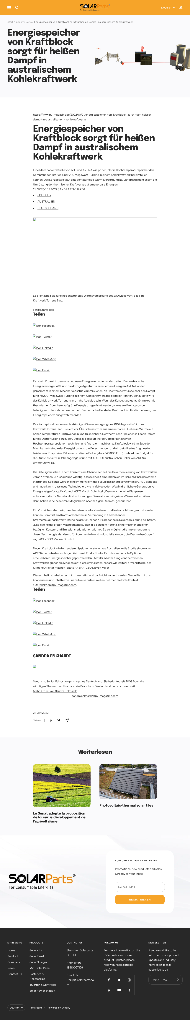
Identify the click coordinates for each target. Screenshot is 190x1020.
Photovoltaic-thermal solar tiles (126, 805)
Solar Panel (37, 956)
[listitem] (44, 720)
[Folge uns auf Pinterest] (109, 990)
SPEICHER (44, 195)
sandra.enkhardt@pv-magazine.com (95, 696)
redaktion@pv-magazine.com (57, 585)
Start (10, 21)
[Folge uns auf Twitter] (119, 980)
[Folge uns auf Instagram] (129, 980)
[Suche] (17, 7)
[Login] (181, 7)
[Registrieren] (177, 979)
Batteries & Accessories (37, 976)
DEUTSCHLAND (47, 208)
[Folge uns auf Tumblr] (129, 990)
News (10, 968)
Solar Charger (38, 962)
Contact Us (14, 974)
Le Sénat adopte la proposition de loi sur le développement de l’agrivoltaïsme (59, 817)
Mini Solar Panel (40, 968)
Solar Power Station (42, 990)
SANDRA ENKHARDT (71, 189)
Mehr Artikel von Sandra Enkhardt (55, 691)
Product (12, 956)
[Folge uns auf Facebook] (109, 980)
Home (11, 950)
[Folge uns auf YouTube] (119, 990)
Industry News (24, 21)
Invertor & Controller (43, 984)
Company (13, 962)
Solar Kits (36, 950)
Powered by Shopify (59, 1007)
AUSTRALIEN (46, 201)
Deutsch (166, 7)
